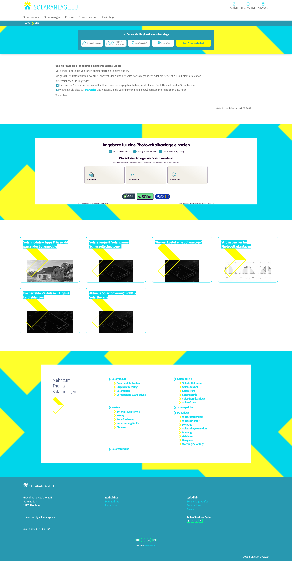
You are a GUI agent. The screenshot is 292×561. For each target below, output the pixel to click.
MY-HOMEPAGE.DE (149, 546)
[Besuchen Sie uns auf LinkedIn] (149, 540)
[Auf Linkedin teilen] (196, 521)
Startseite (90, 89)
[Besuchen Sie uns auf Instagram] (137, 540)
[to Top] (287, 558)
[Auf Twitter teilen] (192, 521)
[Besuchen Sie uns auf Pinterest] (154, 540)
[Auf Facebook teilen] (188, 521)
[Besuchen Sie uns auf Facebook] (143, 540)
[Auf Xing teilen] (201, 521)
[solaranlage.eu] (50, 5)
